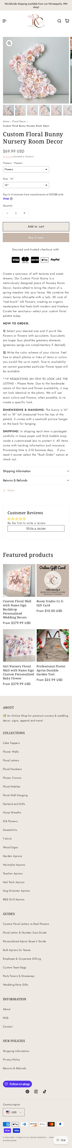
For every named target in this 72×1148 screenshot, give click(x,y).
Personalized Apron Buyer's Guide (24, 941)
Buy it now (36, 237)
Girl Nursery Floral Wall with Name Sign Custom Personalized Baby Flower (18, 672)
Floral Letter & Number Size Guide (25, 933)
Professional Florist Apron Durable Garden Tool (51, 670)
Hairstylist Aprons (14, 865)
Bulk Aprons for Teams (17, 950)
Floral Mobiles (11, 786)
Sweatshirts (10, 830)
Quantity (7, 205)
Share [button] (11, 490)
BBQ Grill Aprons (14, 899)
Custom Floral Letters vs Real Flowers (26, 924)
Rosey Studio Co (18, 1137)
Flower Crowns (12, 778)
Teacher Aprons (13, 873)
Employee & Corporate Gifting (22, 959)
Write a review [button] (36, 528)
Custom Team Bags (14, 967)
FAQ (5, 1018)
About (7, 1009)
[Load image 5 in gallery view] (56, 110)
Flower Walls (11, 752)
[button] (4, 21)
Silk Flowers (10, 821)
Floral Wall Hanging (15, 795)
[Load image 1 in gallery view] (8, 110)
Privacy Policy (11, 1060)
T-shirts (7, 839)
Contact (8, 1027)
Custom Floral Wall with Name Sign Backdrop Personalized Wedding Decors (17, 609)
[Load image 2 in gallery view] (20, 110)
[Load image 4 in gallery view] (44, 110)
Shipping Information (16, 1051)
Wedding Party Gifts (15, 985)
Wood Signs (10, 847)
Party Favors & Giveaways (19, 976)
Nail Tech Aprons (14, 882)
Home (6, 121)
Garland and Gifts (14, 804)
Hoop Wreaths (12, 812)
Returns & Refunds (14, 1068)
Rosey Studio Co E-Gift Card (50, 603)
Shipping (7, 156)
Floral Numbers (12, 769)
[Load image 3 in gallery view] (32, 110)
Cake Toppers (11, 743)
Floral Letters (11, 760)
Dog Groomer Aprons (16, 891)
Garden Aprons (12, 856)
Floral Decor (19, 121)
